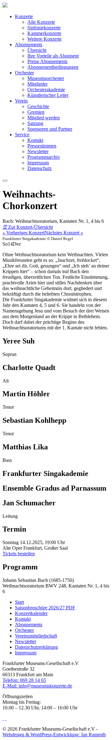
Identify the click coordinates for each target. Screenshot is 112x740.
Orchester (24, 72)
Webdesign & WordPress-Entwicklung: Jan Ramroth (54, 734)
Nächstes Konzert (63, 232)
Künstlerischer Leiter (47, 95)
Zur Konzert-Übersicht (27, 227)
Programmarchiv (43, 157)
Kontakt (35, 140)
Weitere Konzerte (44, 39)
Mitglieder (37, 84)
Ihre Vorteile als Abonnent (53, 55)
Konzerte (24, 16)
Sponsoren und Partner (49, 129)
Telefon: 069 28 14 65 (24, 680)
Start (19, 602)
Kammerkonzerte (44, 33)
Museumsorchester (45, 78)
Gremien (35, 112)
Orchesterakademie (46, 89)
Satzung (35, 123)
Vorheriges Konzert (23, 232)
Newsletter (38, 151)
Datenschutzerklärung (36, 647)
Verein (21, 100)
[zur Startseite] (4, 5)
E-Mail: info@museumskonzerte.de (37, 685)
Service (22, 134)
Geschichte (38, 106)
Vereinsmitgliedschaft (36, 635)
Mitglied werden (43, 117)
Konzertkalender (31, 613)
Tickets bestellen (18, 553)
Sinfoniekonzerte (44, 27)
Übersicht (36, 50)
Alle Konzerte (41, 22)
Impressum (38, 162)
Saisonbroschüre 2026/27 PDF (45, 607)
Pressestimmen (41, 145)
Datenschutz (39, 168)
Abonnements (28, 44)
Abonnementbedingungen (52, 67)
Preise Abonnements (47, 61)
